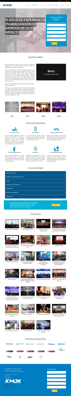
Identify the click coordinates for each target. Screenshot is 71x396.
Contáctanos (56, 205)
